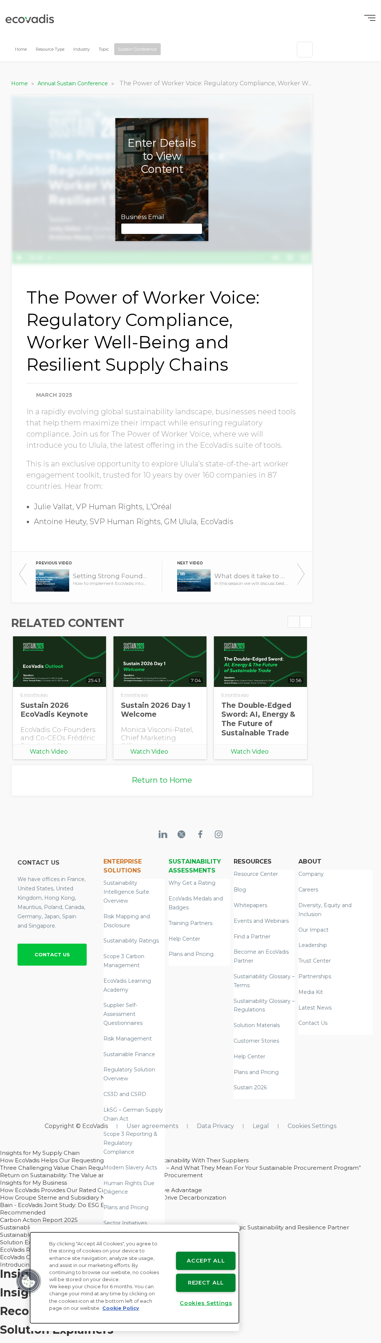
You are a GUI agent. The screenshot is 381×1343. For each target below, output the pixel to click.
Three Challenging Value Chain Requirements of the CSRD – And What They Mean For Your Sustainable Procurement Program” (180, 1167)
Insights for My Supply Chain (40, 1152)
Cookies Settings (312, 1126)
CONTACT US (52, 954)
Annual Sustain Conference (73, 83)
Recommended (22, 1212)
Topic (104, 49)
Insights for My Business (33, 1182)
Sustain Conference (137, 49)
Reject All (206, 1282)
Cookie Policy (120, 1308)
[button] (29, 1281)
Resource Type (50, 49)
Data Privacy (215, 1126)
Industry (81, 49)
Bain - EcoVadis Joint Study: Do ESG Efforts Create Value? (79, 1205)
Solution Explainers (27, 1242)
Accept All (206, 1260)
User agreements (152, 1126)
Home (21, 49)
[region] (134, 1278)
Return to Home (162, 780)
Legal (261, 1126)
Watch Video (49, 751)
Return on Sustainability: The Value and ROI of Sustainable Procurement (101, 1175)
